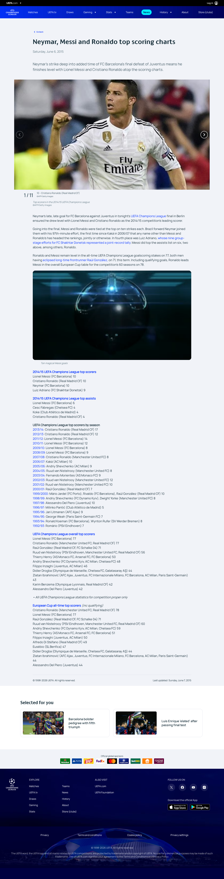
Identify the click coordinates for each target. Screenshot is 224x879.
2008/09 (39, 452)
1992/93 (38, 526)
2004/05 (39, 471)
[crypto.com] (124, 761)
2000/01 (38, 489)
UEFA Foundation (104, 792)
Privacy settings (179, 835)
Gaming (33, 805)
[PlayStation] (77, 761)
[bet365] (135, 761)
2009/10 (38, 448)
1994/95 (38, 516)
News (65, 792)
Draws (32, 799)
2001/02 (38, 484)
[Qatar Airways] (159, 761)
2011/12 (38, 439)
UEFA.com (100, 786)
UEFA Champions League (12, 12)
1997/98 (38, 503)
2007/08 (38, 457)
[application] (112, 315)
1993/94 (38, 521)
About (65, 805)
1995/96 (38, 512)
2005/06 (39, 466)
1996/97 (38, 507)
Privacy (45, 835)
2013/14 (38, 429)
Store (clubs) (69, 811)
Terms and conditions (90, 835)
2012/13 (38, 434)
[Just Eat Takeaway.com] (147, 761)
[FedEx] (100, 761)
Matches (34, 786)
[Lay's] (89, 761)
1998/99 (38, 498)
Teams (65, 786)
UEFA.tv (33, 792)
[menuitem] (34, 12)
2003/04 (39, 475)
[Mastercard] (112, 761)
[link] (33, 12)
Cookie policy (134, 835)
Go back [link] (39, 32)
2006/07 (38, 462)
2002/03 (38, 480)
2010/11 (38, 443)
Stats (32, 811)
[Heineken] (65, 761)
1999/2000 (40, 494)
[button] (90, 12)
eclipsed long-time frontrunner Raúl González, (75, 260)
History (66, 799)
